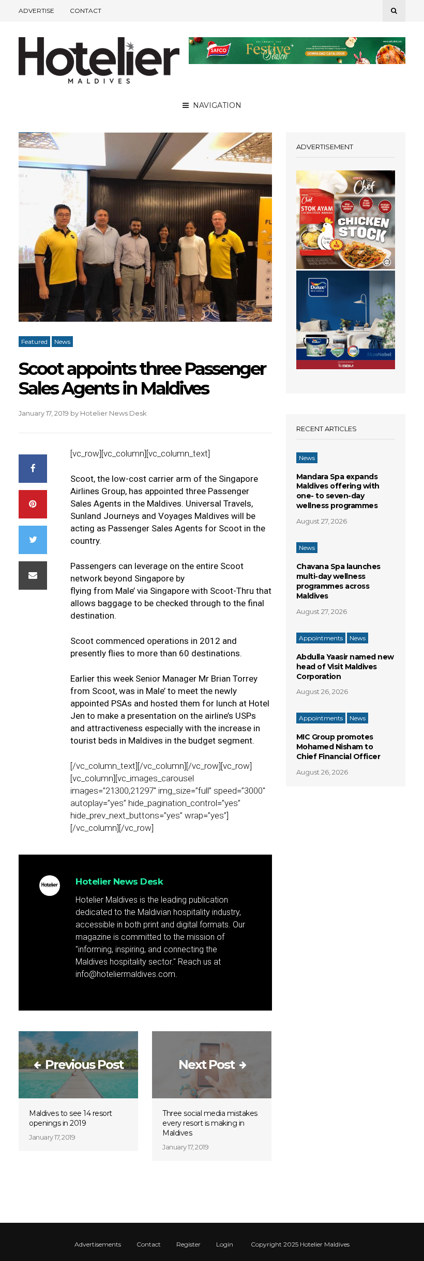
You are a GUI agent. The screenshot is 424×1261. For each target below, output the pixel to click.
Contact (85, 10)
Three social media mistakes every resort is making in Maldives (210, 1123)
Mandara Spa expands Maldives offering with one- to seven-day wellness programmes (338, 491)
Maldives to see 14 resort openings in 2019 (70, 1118)
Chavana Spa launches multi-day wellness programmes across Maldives (338, 581)
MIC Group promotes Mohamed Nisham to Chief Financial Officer (338, 746)
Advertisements (97, 1244)
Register (188, 1244)
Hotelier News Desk (113, 413)
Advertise (36, 10)
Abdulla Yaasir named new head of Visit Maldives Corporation (345, 666)
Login (224, 1244)
